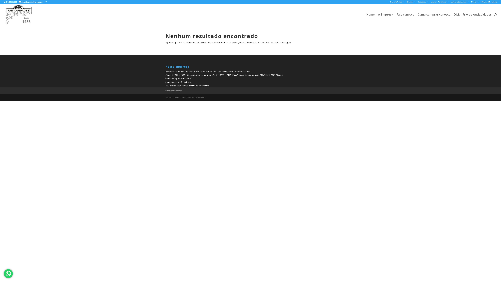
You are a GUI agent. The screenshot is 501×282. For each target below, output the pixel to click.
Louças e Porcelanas (438, 2)
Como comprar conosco (434, 14)
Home (370, 14)
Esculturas (422, 2)
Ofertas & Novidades (489, 2)
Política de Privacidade (173, 91)
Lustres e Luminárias (458, 2)
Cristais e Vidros (396, 2)
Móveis (473, 2)
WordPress (201, 97)
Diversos (410, 2)
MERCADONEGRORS (199, 85)
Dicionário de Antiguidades (473, 14)
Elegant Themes (179, 97)
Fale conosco (405, 14)
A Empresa (385, 14)
